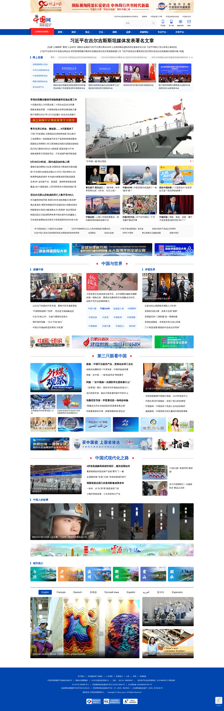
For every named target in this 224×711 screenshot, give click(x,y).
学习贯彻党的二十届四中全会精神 (48, 229)
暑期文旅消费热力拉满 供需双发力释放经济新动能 (53, 167)
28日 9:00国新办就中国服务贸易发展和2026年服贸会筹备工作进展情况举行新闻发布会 (188, 57)
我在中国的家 (165, 187)
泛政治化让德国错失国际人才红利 (160, 306)
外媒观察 (36, 389)
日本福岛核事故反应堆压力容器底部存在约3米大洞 (54, 220)
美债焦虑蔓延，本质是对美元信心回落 (162, 322)
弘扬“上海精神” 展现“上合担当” (62, 47)
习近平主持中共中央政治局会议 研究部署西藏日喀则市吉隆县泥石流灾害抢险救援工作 (81, 51)
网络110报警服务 (81, 680)
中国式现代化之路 (112, 457)
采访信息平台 (38, 87)
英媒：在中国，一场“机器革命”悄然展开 (104, 375)
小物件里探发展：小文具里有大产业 (103, 494)
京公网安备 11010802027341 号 (140, 684)
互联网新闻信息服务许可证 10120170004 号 (108, 684)
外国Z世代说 (128, 217)
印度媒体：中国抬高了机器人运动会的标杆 (165, 406)
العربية (146, 592)
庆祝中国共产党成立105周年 (164, 229)
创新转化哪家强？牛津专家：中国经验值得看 (107, 369)
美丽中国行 (174, 233)
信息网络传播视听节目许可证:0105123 (75, 688)
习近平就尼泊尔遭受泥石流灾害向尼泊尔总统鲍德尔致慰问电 (150, 51)
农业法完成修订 (68, 114)
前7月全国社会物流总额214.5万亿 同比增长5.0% (53, 172)
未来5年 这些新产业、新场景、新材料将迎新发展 (53, 182)
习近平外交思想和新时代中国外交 (126, 16)
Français (61, 592)
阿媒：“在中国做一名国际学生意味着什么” (108, 382)
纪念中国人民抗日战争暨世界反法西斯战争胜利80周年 (56, 233)
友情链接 (143, 676)
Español (131, 592)
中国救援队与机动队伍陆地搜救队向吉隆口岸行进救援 (111, 161)
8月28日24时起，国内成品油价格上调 (49, 162)
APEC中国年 (127, 233)
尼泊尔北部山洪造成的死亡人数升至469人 (52, 195)
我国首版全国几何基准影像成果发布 (105, 483)
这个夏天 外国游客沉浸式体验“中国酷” (161, 389)
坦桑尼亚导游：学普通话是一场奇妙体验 (107, 400)
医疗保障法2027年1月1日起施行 (45, 114)
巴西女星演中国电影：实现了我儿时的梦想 (165, 401)
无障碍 (218, 706)
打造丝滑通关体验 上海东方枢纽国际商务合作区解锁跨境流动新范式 (55, 490)
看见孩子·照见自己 (94, 187)
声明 (134, 676)
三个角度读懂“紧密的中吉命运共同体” (162, 327)
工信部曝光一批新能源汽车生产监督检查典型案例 (53, 139)
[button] (192, 127)
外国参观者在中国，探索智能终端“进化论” (106, 411)
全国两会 (92, 233)
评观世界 (150, 269)
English (45, 592)
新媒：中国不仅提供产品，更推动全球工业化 (109, 364)
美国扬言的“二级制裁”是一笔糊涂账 (161, 316)
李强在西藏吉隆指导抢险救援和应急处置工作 (53, 99)
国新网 (144, 16)
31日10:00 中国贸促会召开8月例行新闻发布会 (77, 57)
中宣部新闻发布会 (40, 76)
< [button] (189, 57)
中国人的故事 (40, 499)
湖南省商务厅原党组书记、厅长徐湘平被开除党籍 (53, 153)
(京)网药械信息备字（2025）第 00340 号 (148, 688)
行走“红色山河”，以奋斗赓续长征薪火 (50, 316)
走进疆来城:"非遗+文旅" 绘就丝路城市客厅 (106, 477)
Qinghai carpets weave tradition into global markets (59, 654)
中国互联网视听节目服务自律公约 (59, 680)
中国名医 (90, 217)
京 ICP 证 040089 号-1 (80, 684)
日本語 (93, 592)
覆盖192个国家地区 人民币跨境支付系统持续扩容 (53, 187)
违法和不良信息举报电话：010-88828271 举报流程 (156, 680)
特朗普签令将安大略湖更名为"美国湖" (47, 210)
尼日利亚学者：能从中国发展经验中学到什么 (107, 393)
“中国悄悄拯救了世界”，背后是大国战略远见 (53, 311)
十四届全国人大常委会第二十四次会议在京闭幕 (52, 105)
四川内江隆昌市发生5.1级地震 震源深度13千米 (52, 149)
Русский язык (112, 592)
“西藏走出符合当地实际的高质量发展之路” (106, 406)
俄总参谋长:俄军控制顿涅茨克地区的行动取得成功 (53, 205)
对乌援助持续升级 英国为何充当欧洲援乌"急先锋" (53, 200)
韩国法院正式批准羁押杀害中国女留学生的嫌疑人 (53, 215)
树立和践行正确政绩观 (151, 233)
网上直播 (38, 57)
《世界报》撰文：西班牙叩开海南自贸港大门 (107, 387)
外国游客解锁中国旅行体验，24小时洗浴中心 (166, 396)
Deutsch (77, 592)
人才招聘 (109, 676)
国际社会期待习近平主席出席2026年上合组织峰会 (100, 47)
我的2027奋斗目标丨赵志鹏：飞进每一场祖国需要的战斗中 (59, 537)
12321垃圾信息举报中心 (100, 680)
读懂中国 (38, 269)
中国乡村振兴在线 (172, 16)
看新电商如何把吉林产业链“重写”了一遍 (105, 471)
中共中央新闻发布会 (41, 70)
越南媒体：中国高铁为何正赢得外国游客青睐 (166, 411)
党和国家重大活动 (40, 64)
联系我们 (119, 676)
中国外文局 (187, 16)
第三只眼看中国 (112, 355)
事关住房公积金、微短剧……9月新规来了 (52, 128)
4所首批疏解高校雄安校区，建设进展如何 (108, 466)
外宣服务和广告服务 (95, 676)
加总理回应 (71, 210)
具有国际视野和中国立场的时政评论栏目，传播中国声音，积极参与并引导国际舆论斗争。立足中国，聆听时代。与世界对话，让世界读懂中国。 (111, 297)
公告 (127, 676)
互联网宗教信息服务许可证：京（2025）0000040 (111, 688)
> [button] (192, 57)
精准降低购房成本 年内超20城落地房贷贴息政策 (52, 177)
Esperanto (177, 592)
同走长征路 (109, 233)
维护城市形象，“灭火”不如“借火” (48, 322)
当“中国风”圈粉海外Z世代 (43, 299)
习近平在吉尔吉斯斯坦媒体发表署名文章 (112, 40)
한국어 (160, 592)
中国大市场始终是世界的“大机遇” (48, 327)
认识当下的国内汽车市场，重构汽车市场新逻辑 (55, 306)
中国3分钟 (127, 187)
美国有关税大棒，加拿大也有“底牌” (161, 311)
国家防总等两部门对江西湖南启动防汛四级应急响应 (54, 144)
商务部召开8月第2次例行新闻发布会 (138, 85)
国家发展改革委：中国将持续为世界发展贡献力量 (53, 109)
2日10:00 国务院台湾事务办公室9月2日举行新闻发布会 (124, 57)
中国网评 (132, 309)
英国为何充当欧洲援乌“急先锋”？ (158, 299)
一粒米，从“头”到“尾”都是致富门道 (103, 488)
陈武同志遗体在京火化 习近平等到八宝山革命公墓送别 (150, 47)
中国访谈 (163, 217)
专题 (181, 51)
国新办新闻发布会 (40, 81)
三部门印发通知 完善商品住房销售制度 (48, 134)
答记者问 (71, 134)
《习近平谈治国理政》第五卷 (131, 229)
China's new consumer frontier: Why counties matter (166, 654)
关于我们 (81, 676)
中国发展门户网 (156, 16)
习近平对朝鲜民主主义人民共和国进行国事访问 (90, 229)
